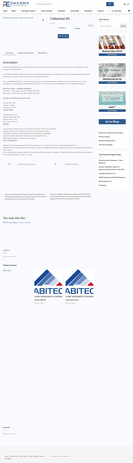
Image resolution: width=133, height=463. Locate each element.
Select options (10, 256)
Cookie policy (23, 456)
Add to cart (63, 36)
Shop (5, 11)
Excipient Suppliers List (107, 173)
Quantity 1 (62, 28)
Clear (91, 25)
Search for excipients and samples (111, 133)
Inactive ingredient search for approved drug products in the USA (111, 168)
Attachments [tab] (42, 53)
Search (123, 26)
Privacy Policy (13, 456)
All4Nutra (116, 11)
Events (101, 11)
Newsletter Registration (107, 140)
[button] (43, 20)
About (6, 456)
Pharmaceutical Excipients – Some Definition (111, 161)
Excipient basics (28, 11)
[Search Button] (110, 4)
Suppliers (75, 11)
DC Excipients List (105, 181)
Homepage (102, 185)
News (13, 11)
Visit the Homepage (106, 145)
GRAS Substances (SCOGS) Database (112, 177)
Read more (40, 303)
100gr (78, 28)
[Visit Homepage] (16, 4)
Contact (41, 456)
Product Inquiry (104, 137)
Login (127, 4)
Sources (61, 11)
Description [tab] (9, 53)
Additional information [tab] (26, 53)
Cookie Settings (33, 456)
